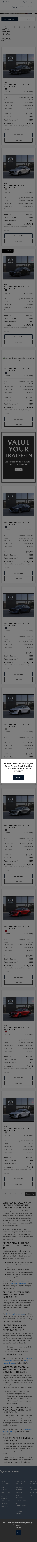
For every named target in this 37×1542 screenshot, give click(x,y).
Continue (18, 777)
